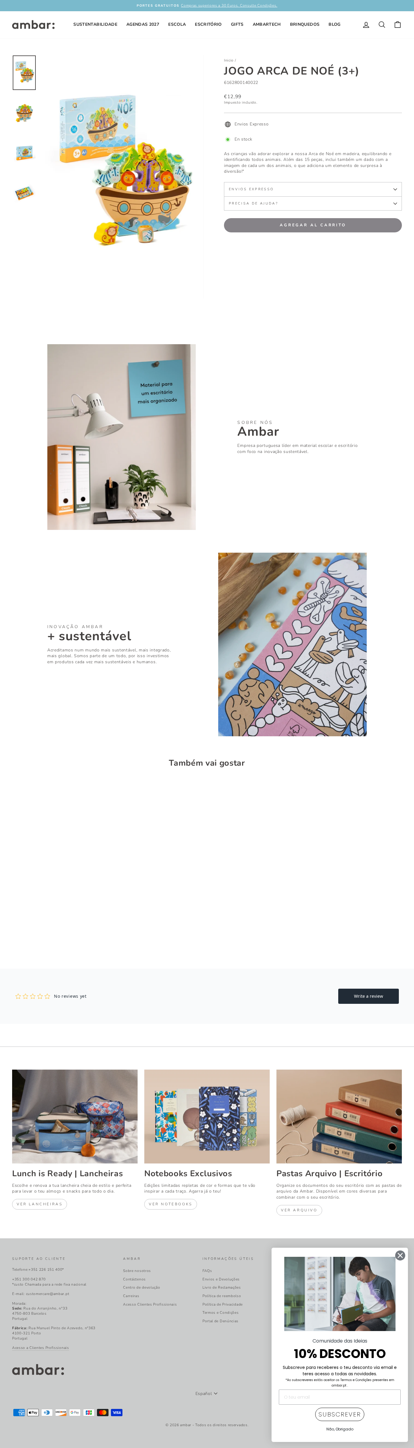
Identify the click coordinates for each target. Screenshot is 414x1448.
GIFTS (237, 24)
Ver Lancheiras (39, 1204)
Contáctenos (134, 1279)
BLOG (334, 24)
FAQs (207, 1270)
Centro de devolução (141, 1287)
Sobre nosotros (137, 1270)
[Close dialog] (400, 1255)
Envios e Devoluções (221, 1279)
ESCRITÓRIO (208, 24)
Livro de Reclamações (221, 1287)
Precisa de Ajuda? (253, 203)
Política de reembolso (221, 1295)
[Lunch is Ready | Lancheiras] (75, 1116)
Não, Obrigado (339, 1429)
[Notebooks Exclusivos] (207, 1116)
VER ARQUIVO (299, 1210)
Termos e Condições (220, 1312)
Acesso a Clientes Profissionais (40, 1347)
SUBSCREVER (340, 1414)
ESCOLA (177, 24)
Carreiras (131, 1295)
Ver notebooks (170, 1204)
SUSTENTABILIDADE (95, 24)
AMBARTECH (267, 24)
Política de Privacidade (222, 1304)
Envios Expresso (251, 189)
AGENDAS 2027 (142, 24)
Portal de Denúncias (220, 1321)
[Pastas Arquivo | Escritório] (339, 1116)
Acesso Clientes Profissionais (150, 1304)
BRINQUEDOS (305, 24)
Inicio (229, 60)
